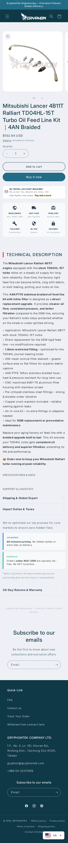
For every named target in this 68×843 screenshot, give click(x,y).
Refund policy (38, 821)
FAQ (10, 699)
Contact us (14, 708)
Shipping (7, 140)
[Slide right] (42, 98)
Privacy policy (57, 821)
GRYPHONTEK (19, 821)
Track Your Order (18, 716)
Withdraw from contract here (25, 724)
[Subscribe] (57, 664)
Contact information (36, 832)
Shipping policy (46, 826)
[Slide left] (26, 98)
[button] (7, 16)
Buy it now (34, 177)
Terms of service (25, 826)
